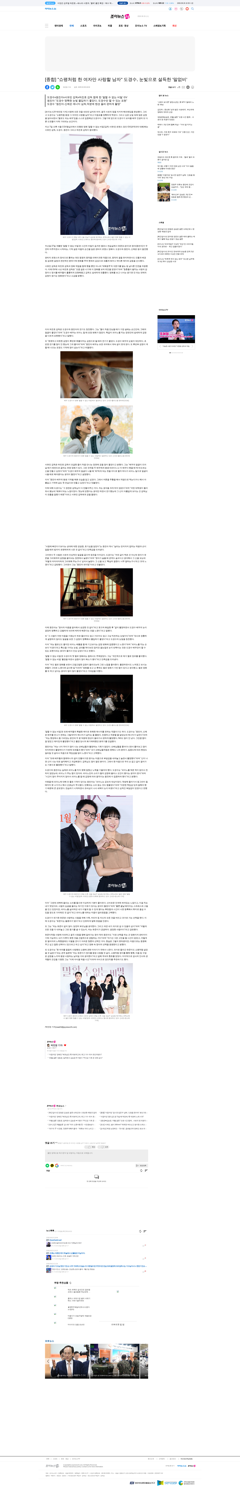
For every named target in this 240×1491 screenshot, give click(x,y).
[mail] (183, 87)
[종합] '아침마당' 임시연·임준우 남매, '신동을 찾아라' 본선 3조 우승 (125, 1112)
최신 (174, 25)
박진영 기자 (56, 1045)
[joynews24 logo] (120, 16)
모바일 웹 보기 (170, 1465)
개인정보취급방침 (186, 1459)
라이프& (97, 25)
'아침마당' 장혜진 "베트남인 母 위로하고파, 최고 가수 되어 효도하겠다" (75, 1055)
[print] (192, 87)
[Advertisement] (96, 523)
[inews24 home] (181, 1465)
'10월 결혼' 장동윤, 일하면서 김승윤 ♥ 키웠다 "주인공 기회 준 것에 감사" (76, 1058)
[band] (58, 87)
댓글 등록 (143, 1165)
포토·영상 (123, 25)
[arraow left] (48, 1361)
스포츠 (83, 25)
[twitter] (52, 87)
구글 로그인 (57, 1165)
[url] (188, 87)
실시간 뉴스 (163, 152)
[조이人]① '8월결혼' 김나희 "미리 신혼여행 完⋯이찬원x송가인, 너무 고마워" (77, 1124)
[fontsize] (178, 87)
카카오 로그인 (52, 1165)
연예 (72, 25)
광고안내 (173, 1459)
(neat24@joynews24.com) (66, 1027)
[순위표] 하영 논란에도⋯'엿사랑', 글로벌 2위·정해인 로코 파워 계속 (125, 1128)
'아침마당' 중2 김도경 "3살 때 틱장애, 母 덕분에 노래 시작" (122, 1116)
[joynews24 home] (192, 1465)
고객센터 (162, 1459)
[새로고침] (140, 1231)
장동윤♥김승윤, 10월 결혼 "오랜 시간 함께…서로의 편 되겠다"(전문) (125, 1120)
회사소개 (151, 1459)
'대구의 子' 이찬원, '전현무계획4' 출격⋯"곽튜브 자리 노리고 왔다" (73, 1128)
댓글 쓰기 (172, 87)
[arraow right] (145, 1361)
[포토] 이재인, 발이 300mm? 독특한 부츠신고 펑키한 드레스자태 (124, 1124)
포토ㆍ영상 (64, 1459)
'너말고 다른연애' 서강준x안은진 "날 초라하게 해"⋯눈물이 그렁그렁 (86, 3)
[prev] (160, 346)
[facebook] (47, 87)
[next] (192, 346)
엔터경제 (58, 25)
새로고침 (65, 1106)
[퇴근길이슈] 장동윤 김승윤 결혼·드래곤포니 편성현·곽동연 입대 (73, 1112)
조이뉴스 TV (141, 25)
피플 (110, 25)
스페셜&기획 (159, 25)
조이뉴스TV (76, 1459)
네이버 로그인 (47, 1165)
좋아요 (65, 1045)
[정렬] (145, 1231)
